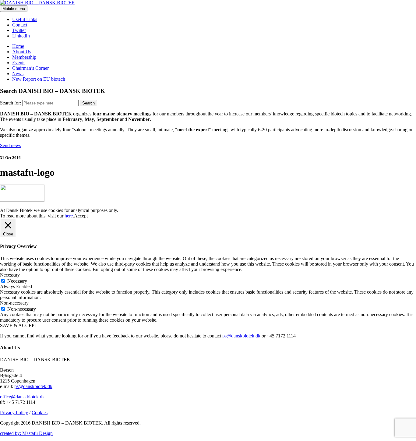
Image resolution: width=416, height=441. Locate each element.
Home (18, 46)
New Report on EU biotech (38, 79)
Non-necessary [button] (14, 302)
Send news (10, 145)
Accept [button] (81, 215)
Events (18, 62)
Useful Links (24, 19)
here (69, 215)
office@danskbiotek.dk (22, 396)
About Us (21, 51)
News (17, 73)
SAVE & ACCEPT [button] (18, 325)
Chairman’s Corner (30, 68)
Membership (24, 57)
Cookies (40, 412)
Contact (19, 24)
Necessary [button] (10, 274)
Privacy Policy (14, 412)
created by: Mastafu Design (26, 433)
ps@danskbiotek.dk (241, 335)
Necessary (17, 281)
